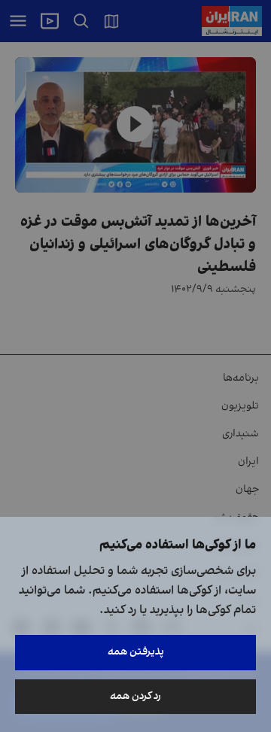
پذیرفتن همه (136, 652)
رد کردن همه (135, 696)
